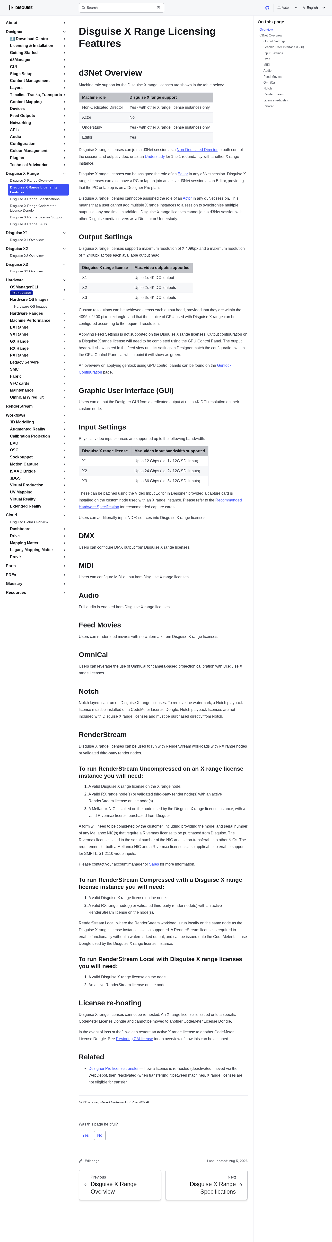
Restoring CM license (134, 1039)
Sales (154, 864)
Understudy (155, 156)
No (99, 1135)
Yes (85, 1135)
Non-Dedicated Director (197, 150)
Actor (187, 198)
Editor (183, 174)
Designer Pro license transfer (113, 1068)
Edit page (92, 1161)
